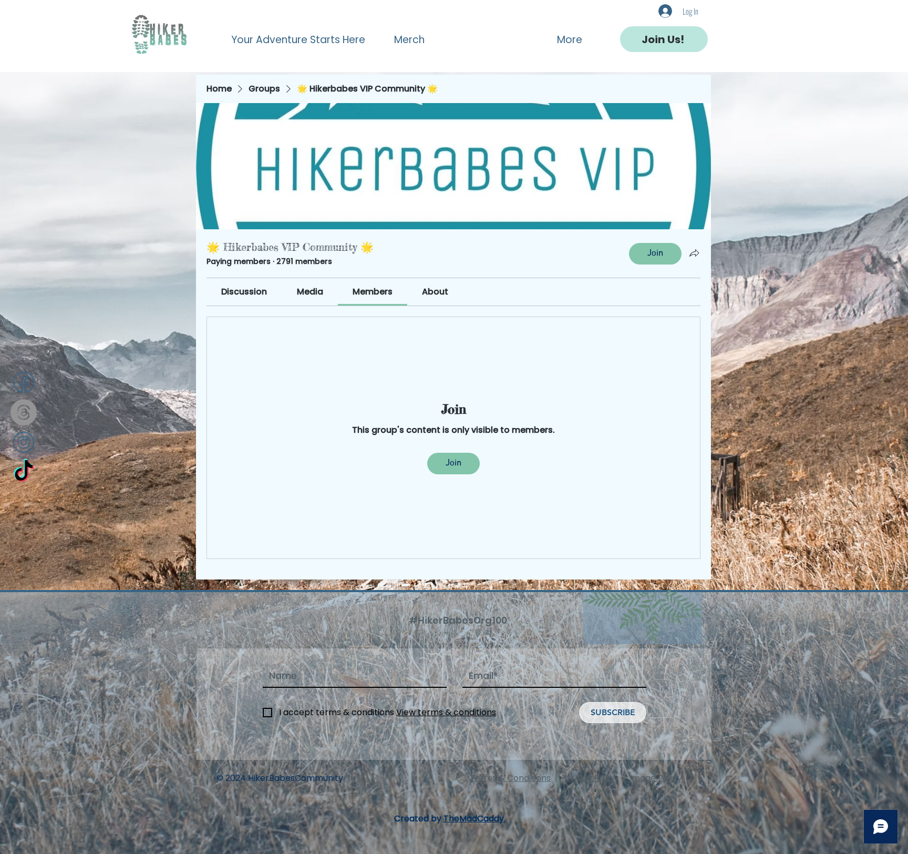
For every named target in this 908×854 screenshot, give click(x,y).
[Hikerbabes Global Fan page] (24, 382)
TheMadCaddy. (474, 818)
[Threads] (24, 412)
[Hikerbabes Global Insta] (24, 442)
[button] (304, 35)
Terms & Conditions (510, 778)
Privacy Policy (590, 778)
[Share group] (694, 253)
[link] (244, 292)
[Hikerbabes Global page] (24, 472)
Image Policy (656, 778)
